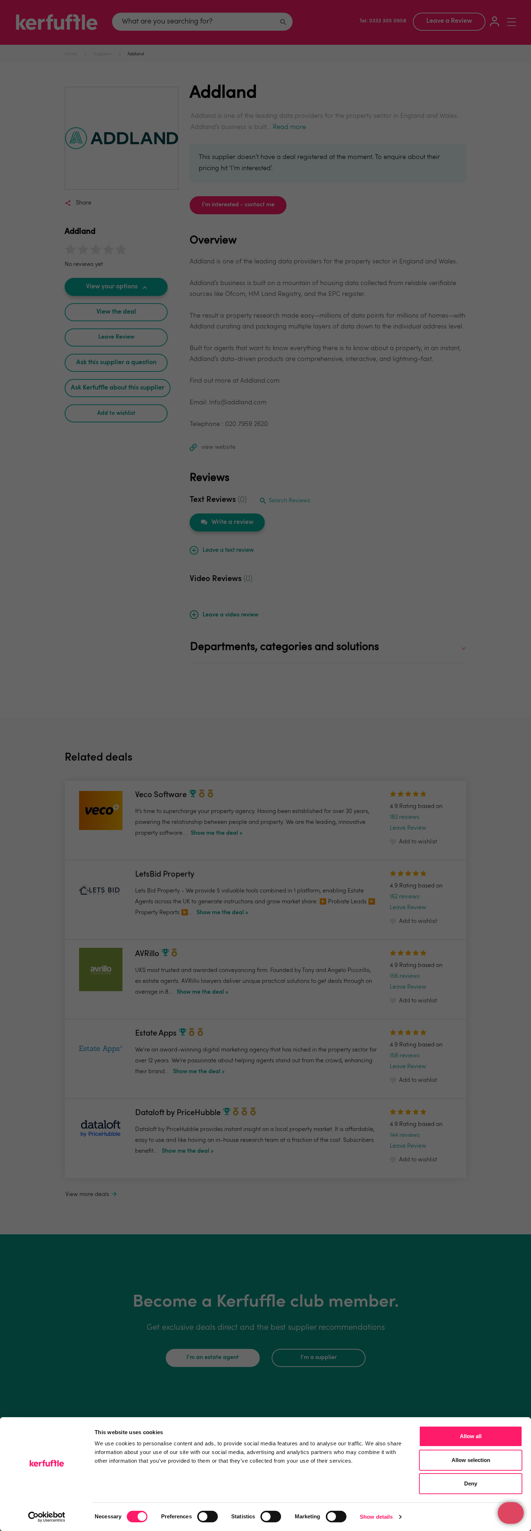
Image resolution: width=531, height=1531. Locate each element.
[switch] (207, 1516)
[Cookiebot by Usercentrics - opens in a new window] (46, 1516)
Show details (376, 1517)
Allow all (471, 1436)
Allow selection (471, 1460)
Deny (470, 1483)
